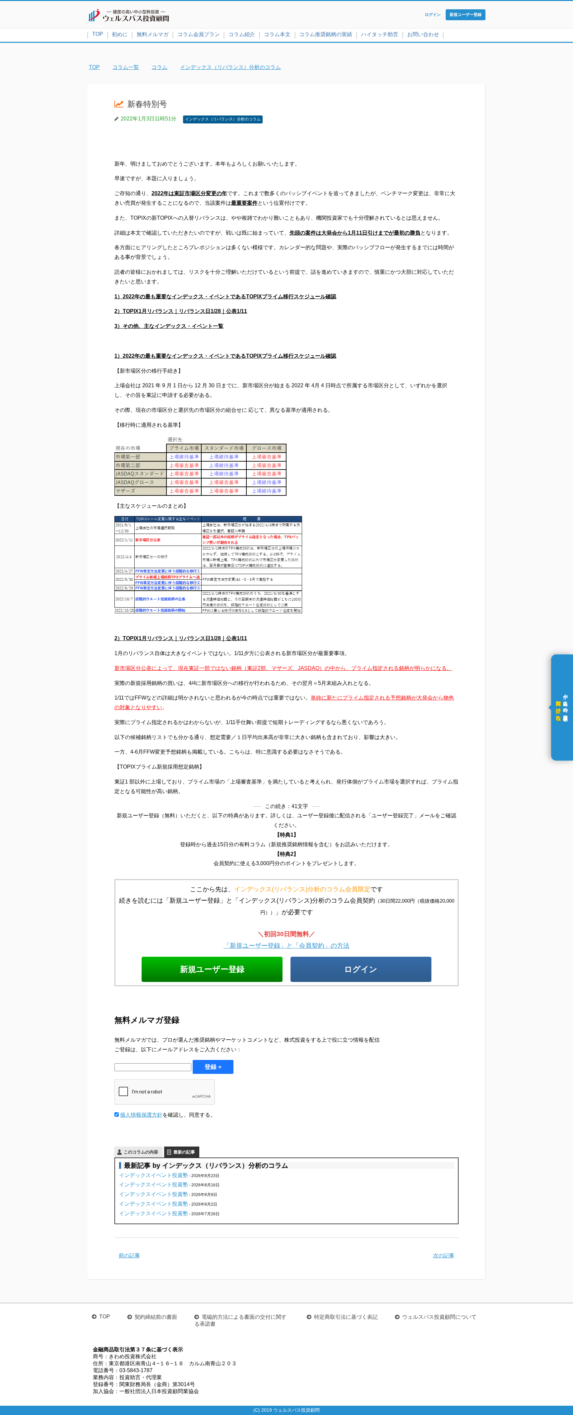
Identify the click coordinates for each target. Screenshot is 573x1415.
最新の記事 (184, 1152)
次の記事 (443, 1255)
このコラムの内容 (141, 1152)
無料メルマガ (152, 34)
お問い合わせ (423, 34)
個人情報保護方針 (141, 1115)
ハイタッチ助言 (379, 34)
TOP (97, 34)
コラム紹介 (241, 34)
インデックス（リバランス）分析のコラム (223, 119)
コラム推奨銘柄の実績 (325, 34)
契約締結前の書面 (156, 1317)
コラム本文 (277, 34)
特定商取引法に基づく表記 (346, 1317)
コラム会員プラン (198, 34)
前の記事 (129, 1255)
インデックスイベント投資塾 (153, 1175)
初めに (120, 34)
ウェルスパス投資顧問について (439, 1317)
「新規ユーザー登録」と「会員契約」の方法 (286, 945)
